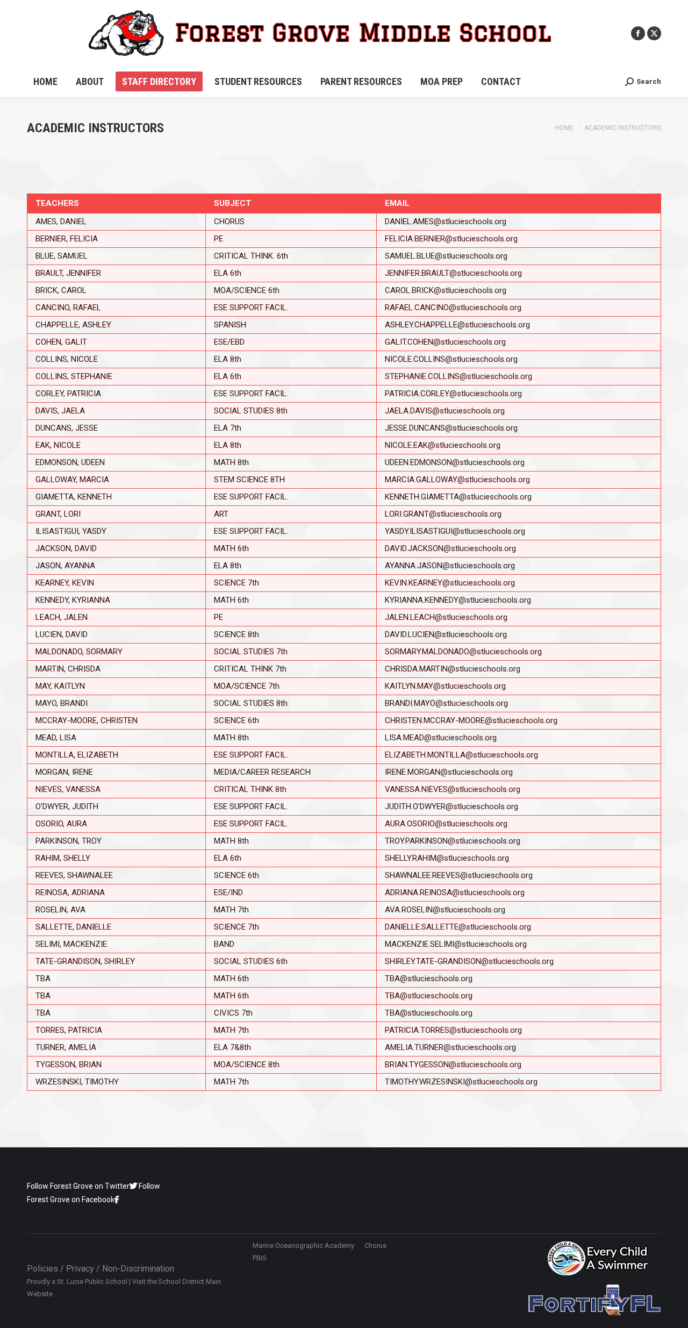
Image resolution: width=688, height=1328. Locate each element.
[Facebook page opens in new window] (638, 33)
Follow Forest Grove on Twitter (78, 1186)
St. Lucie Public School (92, 1281)
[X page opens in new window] (654, 33)
